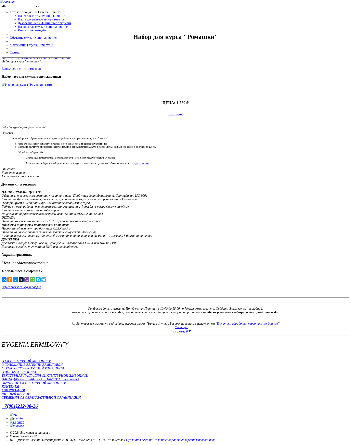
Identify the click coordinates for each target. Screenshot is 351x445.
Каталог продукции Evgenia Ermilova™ (37, 12)
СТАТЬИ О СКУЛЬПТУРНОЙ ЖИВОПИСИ (33, 368)
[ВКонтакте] (4, 279)
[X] (21, 279)
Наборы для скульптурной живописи (43, 26)
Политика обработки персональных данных (183, 440)
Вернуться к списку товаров (21, 68)
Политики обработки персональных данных (247, 323)
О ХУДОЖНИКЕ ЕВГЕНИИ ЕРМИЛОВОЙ (32, 364)
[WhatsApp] (32, 279)
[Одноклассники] (9, 279)
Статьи (15, 52)
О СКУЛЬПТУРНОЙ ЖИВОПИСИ (26, 361)
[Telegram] (43, 279)
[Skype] (38, 279)
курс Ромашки (141, 163)
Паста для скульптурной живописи (42, 15)
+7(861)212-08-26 (20, 406)
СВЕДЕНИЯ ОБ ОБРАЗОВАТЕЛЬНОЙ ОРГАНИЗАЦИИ (41, 397)
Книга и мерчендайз (32, 30)
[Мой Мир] (15, 279)
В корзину (175, 114)
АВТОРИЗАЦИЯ (13, 390)
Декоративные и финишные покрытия (44, 23)
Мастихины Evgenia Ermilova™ (31, 45)
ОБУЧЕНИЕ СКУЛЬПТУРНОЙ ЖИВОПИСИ (34, 383)
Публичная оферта (139, 440)
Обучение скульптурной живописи (34, 37)
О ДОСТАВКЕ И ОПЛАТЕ (20, 372)
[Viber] (26, 279)
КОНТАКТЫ (10, 386)
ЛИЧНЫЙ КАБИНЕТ (17, 394)
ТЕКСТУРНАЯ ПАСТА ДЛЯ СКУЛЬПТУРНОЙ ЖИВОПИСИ (45, 375)
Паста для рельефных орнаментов (41, 19)
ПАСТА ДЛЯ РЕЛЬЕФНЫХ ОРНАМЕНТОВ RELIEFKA (40, 379)
